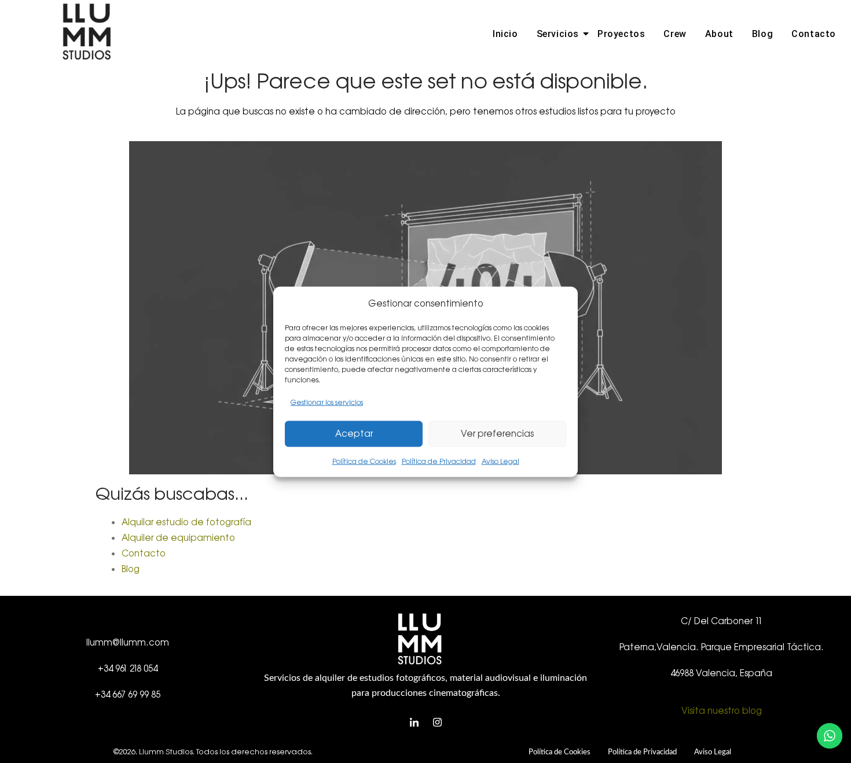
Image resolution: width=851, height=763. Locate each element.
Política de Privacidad (439, 461)
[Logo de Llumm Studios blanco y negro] (87, 32)
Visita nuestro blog (721, 711)
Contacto (813, 33)
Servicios (558, 33)
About (719, 33)
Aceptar (354, 433)
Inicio (505, 33)
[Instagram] (437, 723)
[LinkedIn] (414, 723)
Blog (762, 33)
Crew (674, 33)
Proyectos (621, 33)
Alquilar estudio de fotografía (186, 522)
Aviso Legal (500, 461)
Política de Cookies (364, 461)
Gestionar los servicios (327, 402)
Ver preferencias (497, 433)
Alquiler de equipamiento (178, 538)
